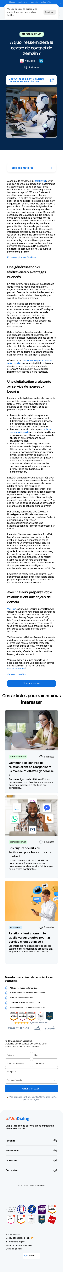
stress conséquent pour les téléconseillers (30, 362)
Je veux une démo (17, 674)
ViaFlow (11, 608)
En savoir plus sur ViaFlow (21, 257)
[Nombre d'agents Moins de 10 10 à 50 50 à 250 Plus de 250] (31, 1080)
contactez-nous (16, 668)
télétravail (40, 180)
